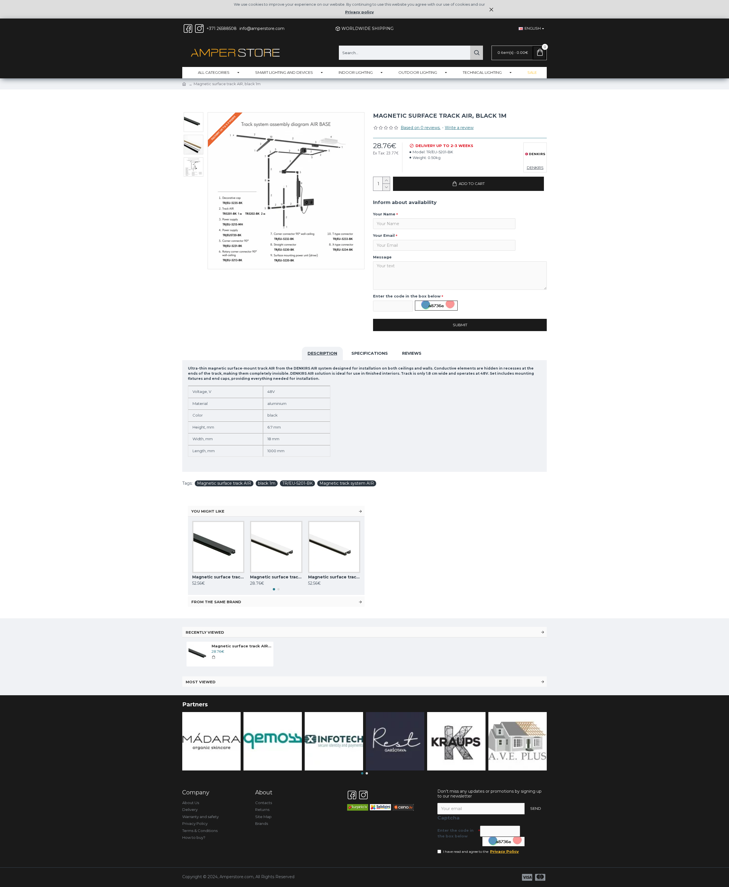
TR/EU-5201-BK (297, 483)
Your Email (384, 235)
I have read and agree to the (481, 851)
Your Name (384, 214)
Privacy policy (359, 12)
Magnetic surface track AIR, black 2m (218, 577)
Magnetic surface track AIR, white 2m (334, 577)
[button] (274, 589)
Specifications (369, 353)
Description (322, 353)
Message (382, 257)
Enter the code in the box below (407, 296)
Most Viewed (201, 682)
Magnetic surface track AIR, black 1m (241, 646)
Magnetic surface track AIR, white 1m (276, 577)
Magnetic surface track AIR (224, 483)
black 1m (266, 483)
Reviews (411, 353)
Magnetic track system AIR (347, 483)
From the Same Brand (216, 602)
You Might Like (207, 511)
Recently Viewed (205, 632)
